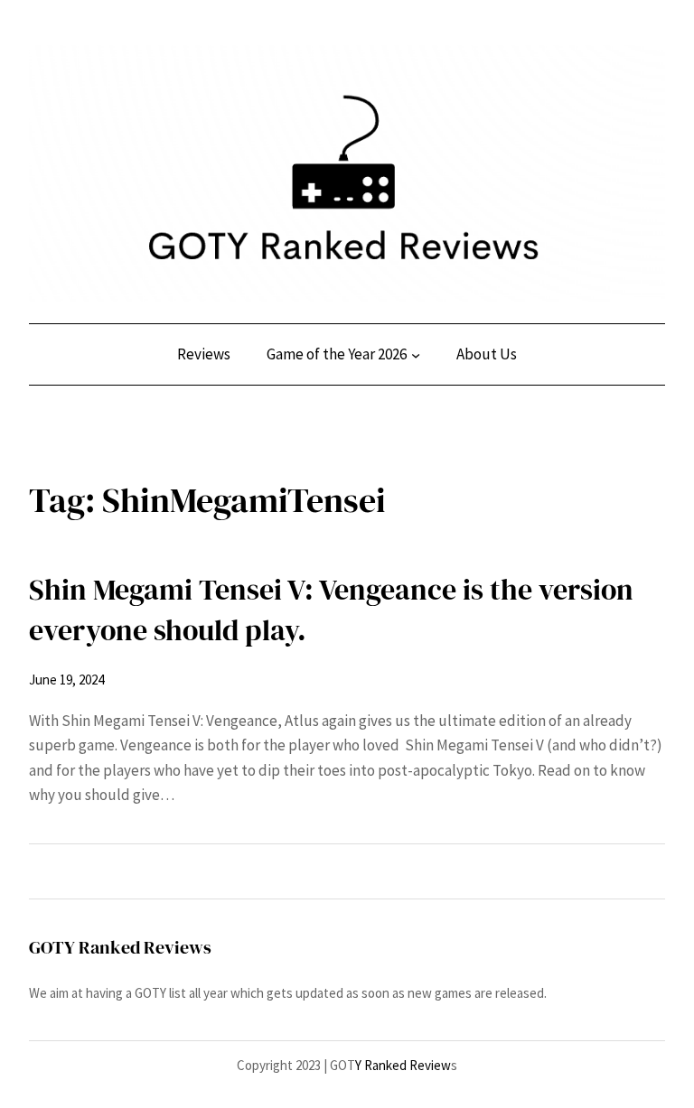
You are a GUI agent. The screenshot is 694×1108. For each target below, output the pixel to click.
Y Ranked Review (403, 1065)
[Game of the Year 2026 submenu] (415, 354)
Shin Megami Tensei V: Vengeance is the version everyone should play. (331, 610)
